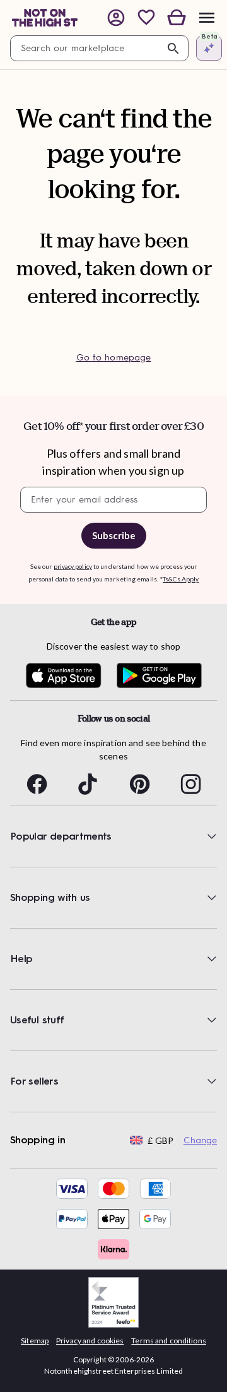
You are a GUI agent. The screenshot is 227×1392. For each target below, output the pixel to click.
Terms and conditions (168, 1340)
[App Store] (63, 676)
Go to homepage (113, 357)
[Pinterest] (139, 784)
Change (200, 1140)
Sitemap (35, 1340)
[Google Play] (159, 676)
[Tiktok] (87, 784)
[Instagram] (190, 784)
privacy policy (73, 566)
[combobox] (99, 48)
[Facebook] (36, 784)
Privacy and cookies (90, 1340)
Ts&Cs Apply (181, 579)
